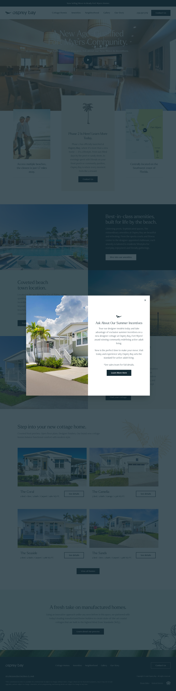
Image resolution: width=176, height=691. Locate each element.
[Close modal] (145, 300)
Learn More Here (119, 372)
